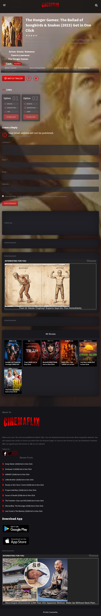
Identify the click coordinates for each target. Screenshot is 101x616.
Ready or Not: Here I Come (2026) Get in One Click (24, 485)
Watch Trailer (15, 78)
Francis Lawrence (20, 55)
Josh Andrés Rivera (61, 68)
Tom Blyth (33, 71)
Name (5, 160)
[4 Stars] (34, 35)
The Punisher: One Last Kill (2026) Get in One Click (24, 500)
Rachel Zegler (10, 71)
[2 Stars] (29, 35)
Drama (20, 51)
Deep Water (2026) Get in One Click (18, 464)
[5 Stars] (36, 35)
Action (12, 51)
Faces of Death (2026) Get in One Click (20, 495)
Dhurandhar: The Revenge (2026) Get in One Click (24, 506)
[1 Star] (27, 35)
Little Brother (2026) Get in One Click (19, 479)
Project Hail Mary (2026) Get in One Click (20, 490)
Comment (6, 142)
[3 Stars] (31, 35)
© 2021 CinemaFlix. (50, 612)
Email (4, 172)
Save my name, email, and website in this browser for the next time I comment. (36, 196)
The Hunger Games (18, 58)
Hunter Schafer (11, 68)
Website (5, 184)
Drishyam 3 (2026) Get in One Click (18, 469)
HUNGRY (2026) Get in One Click (17, 474)
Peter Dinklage (84, 68)
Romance (29, 51)
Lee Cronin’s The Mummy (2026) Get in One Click (23, 511)
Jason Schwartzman (37, 68)
